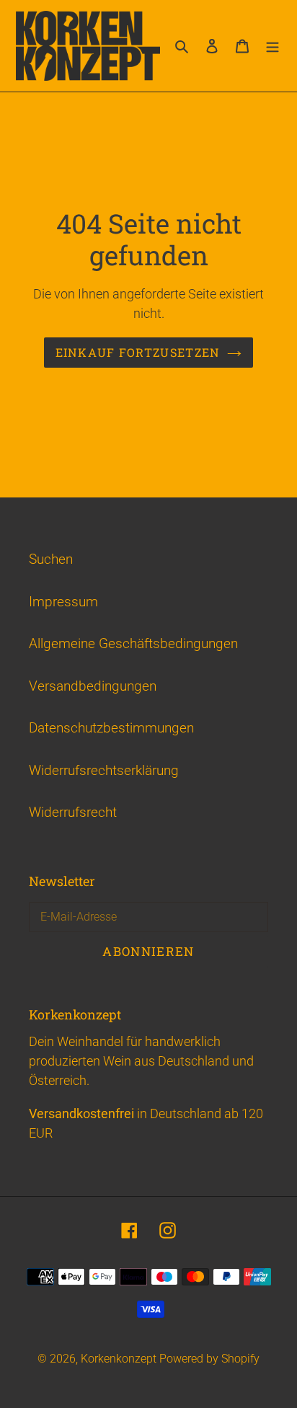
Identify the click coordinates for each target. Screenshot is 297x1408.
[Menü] (272, 45)
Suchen (51, 559)
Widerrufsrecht (73, 812)
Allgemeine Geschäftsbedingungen (133, 643)
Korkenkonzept (120, 1358)
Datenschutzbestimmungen (111, 728)
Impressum (63, 601)
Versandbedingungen (92, 686)
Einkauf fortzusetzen (138, 352)
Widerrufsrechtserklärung (104, 770)
